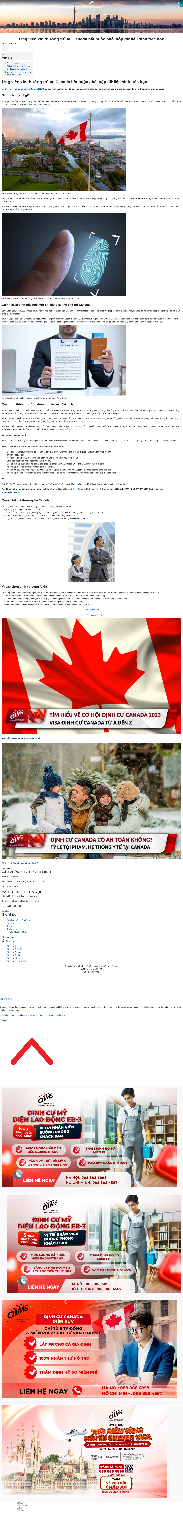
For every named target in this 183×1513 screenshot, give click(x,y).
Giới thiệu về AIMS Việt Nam (19, 920)
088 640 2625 (6, 999)
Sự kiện (10, 923)
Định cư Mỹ (12, 958)
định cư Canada (77, 489)
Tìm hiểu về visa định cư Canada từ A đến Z (22, 738)
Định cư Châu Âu (14, 949)
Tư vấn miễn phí (91, 610)
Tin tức (10, 926)
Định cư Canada (14, 952)
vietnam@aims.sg (10, 492)
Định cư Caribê (13, 955)
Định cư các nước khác (17, 961)
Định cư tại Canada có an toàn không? (20, 863)
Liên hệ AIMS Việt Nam (17, 932)
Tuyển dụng (12, 929)
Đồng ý (4, 1020)
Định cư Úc (12, 946)
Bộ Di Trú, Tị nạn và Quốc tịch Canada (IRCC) (23, 89)
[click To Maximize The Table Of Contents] (5, 48)
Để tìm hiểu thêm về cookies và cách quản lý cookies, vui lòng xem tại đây (32, 1015)
